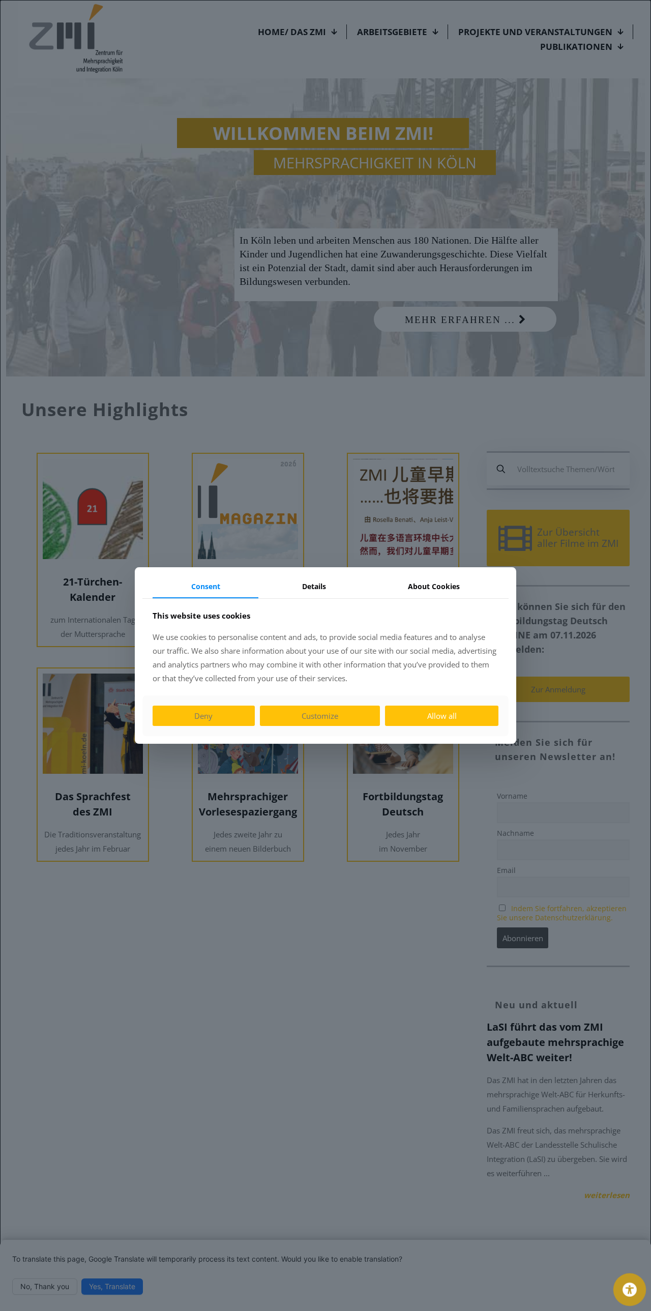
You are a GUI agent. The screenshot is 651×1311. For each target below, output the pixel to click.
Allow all (442, 716)
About (434, 586)
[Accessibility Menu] (630, 1290)
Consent (205, 586)
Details (314, 586)
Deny (203, 716)
